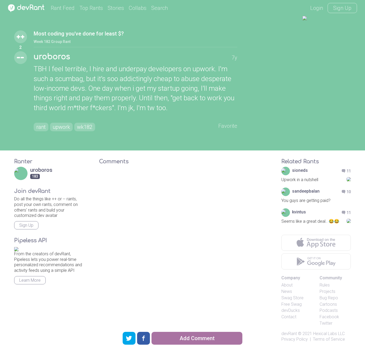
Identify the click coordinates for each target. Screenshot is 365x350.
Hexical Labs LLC (329, 333)
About (287, 285)
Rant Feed (63, 8)
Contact (288, 316)
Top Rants (91, 8)
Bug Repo (329, 297)
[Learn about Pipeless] (16, 248)
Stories (116, 8)
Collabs (137, 8)
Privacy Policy (294, 339)
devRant (289, 333)
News (286, 291)
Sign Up (342, 8)
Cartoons (328, 304)
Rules (325, 285)
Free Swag (291, 304)
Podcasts (329, 310)
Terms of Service (329, 339)
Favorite (227, 126)
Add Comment (197, 338)
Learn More (30, 280)
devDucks (290, 310)
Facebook (329, 316)
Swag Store (292, 297)
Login (316, 8)
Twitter (326, 323)
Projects (327, 291)
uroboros (52, 57)
